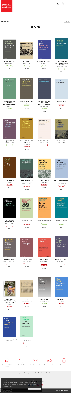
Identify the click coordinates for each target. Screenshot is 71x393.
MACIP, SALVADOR (44, 222)
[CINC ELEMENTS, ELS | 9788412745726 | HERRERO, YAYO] (26, 324)
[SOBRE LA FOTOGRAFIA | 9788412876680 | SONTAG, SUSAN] (44, 126)
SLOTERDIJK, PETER (44, 301)
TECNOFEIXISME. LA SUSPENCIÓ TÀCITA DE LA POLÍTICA (61, 63)
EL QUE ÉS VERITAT (9, 180)
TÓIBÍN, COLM (61, 142)
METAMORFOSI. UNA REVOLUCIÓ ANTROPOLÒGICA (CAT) (9, 103)
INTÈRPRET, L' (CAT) (27, 259)
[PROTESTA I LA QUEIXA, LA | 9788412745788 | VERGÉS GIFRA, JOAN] (61, 244)
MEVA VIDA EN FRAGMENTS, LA (61, 181)
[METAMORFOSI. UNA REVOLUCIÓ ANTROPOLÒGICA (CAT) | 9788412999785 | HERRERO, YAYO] (9, 86)
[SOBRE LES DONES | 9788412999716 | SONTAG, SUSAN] (61, 86)
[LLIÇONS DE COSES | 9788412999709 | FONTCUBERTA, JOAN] (9, 126)
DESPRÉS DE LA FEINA (9, 259)
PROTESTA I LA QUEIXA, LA (61, 259)
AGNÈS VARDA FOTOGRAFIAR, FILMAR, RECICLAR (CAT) (9, 301)
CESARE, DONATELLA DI (61, 66)
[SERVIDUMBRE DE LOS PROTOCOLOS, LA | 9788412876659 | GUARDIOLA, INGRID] (26, 165)
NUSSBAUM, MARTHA (9, 63)
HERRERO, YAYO (9, 106)
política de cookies (8, 386)
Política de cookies (39, 373)
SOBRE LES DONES (61, 101)
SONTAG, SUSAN (61, 103)
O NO (26, 299)
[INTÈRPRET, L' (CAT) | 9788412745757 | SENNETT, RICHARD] (26, 244)
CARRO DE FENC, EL (44, 180)
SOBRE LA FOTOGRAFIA (44, 141)
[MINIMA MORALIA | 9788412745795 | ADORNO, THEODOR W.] (26, 205)
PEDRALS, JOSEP (26, 63)
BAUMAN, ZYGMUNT (61, 183)
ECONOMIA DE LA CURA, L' (44, 61)
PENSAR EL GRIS (44, 299)
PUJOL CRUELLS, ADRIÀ (27, 301)
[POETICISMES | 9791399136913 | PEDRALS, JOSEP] (26, 46)
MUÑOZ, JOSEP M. (27, 103)
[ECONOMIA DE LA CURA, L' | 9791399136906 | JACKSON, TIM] (44, 46)
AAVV (9, 304)
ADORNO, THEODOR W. (26, 222)
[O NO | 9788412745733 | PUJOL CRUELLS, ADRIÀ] (26, 284)
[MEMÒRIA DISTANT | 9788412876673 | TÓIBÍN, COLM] (61, 126)
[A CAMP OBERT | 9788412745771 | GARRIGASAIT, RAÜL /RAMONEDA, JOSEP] (44, 244)
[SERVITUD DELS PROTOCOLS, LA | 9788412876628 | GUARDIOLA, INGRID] (9, 205)
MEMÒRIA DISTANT (61, 141)
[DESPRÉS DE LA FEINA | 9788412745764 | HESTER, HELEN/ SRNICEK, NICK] (9, 244)
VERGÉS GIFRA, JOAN (61, 261)
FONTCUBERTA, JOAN (9, 142)
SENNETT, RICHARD (27, 261)
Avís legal (17, 373)
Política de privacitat (50, 373)
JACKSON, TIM (44, 63)
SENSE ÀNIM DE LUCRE (9, 61)
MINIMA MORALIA (27, 220)
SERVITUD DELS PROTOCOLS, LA (9, 220)
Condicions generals (27, 373)
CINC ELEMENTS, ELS (26, 339)
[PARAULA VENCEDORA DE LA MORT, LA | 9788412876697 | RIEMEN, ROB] (26, 126)
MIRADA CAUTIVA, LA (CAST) (9, 339)
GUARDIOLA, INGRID (27, 183)
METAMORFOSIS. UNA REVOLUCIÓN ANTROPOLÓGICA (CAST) (44, 103)
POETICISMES (26, 61)
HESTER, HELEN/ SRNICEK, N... (9, 261)
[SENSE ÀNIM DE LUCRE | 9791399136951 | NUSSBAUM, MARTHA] (9, 46)
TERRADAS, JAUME (44, 182)
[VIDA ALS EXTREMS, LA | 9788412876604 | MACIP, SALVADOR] (61, 205)
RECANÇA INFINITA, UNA (26, 101)
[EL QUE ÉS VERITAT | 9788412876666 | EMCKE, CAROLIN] (9, 165)
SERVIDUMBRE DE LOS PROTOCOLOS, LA (27, 181)
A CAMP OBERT (44, 259)
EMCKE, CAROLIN (9, 182)
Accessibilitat (59, 390)
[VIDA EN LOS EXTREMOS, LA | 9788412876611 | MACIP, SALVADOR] (44, 205)
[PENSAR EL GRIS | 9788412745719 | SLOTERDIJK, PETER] (44, 284)
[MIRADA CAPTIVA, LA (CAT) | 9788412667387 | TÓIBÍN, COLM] (61, 284)
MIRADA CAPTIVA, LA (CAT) (61, 299)
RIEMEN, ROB (27, 144)
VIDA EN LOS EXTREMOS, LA (44, 220)
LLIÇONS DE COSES (9, 141)
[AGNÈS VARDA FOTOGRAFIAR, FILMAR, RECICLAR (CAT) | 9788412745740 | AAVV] (9, 284)
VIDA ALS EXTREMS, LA (61, 220)
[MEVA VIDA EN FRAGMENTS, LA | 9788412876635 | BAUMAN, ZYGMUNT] (61, 165)
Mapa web (66, 390)
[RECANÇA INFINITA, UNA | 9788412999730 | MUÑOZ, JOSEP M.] (26, 86)
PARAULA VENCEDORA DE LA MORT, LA (27, 141)
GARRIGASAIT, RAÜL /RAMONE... (44, 262)
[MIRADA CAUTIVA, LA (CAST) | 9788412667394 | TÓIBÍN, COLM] (9, 324)
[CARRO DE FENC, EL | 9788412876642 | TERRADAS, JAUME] (44, 165)
